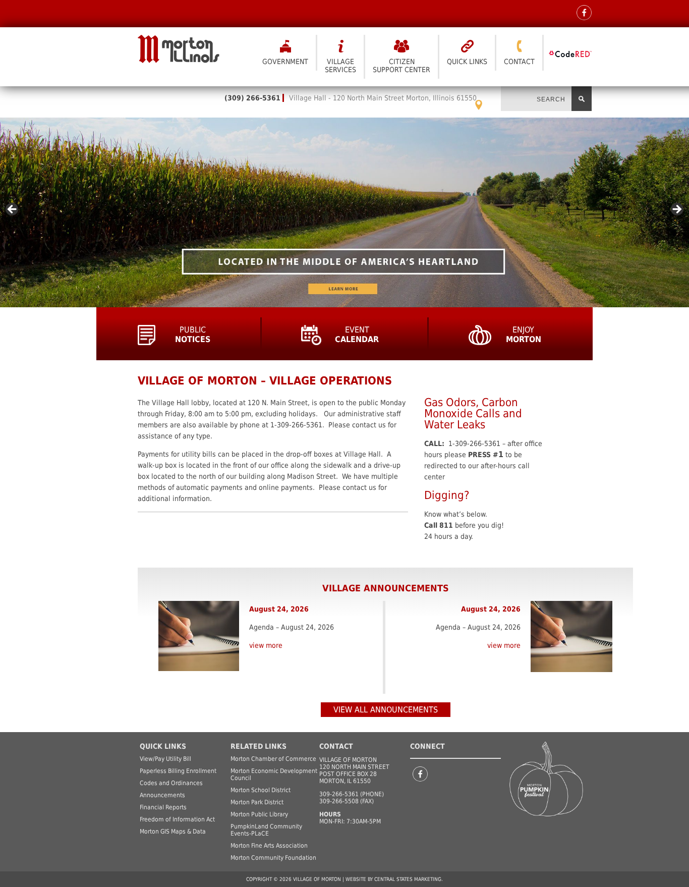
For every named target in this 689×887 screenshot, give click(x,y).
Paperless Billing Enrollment (178, 770)
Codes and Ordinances (171, 783)
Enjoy (523, 334)
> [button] (676, 209)
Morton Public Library (259, 814)
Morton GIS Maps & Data (173, 831)
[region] (344, 212)
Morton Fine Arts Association (269, 845)
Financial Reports (163, 807)
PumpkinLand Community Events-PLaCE (266, 830)
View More (265, 645)
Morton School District (261, 790)
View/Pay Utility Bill (165, 758)
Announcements (162, 795)
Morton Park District (257, 802)
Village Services (340, 66)
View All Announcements (385, 709)
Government (285, 62)
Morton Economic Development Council (274, 774)
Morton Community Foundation (273, 857)
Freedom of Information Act (177, 819)
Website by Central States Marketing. (394, 879)
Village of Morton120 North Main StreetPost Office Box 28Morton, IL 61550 (354, 770)
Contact (519, 62)
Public (192, 334)
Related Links (258, 746)
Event (357, 334)
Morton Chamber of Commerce (273, 758)
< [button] (12, 209)
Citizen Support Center (401, 66)
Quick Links (467, 62)
